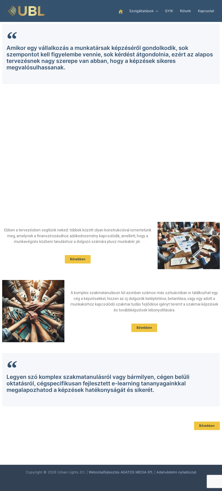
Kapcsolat (206, 11)
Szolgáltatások (141, 11)
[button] (156, 11)
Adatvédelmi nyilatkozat (176, 472)
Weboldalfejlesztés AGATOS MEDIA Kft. (121, 472)
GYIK (169, 11)
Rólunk (185, 11)
